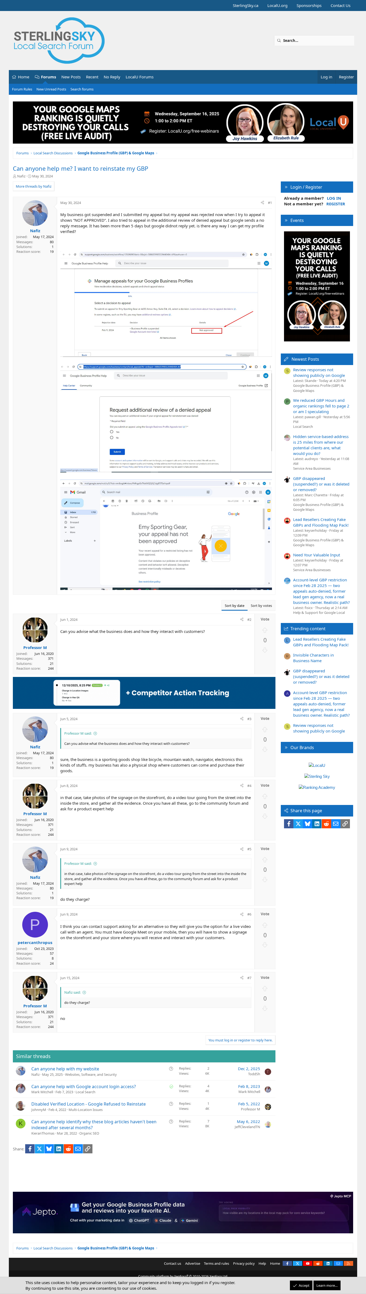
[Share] (262, 202)
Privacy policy (244, 1263)
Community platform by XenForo (183, 1276)
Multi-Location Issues (86, 1109)
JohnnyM (38, 1109)
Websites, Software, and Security (91, 1074)
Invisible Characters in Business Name (313, 657)
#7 (249, 977)
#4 (249, 785)
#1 (270, 202)
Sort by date (234, 605)
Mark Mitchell (42, 1091)
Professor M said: (78, 733)
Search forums (82, 89)
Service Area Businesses (312, 468)
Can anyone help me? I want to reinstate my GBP (80, 168)
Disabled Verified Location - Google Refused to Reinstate (88, 1104)
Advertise (192, 1263)
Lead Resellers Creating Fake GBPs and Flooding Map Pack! (321, 522)
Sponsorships (309, 5)
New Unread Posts (51, 89)
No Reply (112, 76)
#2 (249, 619)
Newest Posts (305, 359)
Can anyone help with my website (65, 1069)
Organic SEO (89, 1133)
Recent (92, 76)
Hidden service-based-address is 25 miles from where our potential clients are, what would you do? (321, 445)
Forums (48, 76)
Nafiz (21, 176)
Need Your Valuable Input (316, 554)
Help (262, 1263)
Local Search (85, 1091)
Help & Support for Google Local (319, 612)
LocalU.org (277, 5)
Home (23, 76)
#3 (249, 718)
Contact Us (340, 5)
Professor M (250, 1109)
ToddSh (254, 1073)
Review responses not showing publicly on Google (319, 372)
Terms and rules (216, 1263)
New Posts (71, 76)
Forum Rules (22, 89)
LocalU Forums (140, 76)
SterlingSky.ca (245, 5)
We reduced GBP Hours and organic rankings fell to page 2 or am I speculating (321, 406)
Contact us (172, 1263)
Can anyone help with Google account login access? (83, 1086)
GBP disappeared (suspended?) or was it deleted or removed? (321, 484)
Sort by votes (261, 605)
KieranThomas (42, 1133)
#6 (249, 914)
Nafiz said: (72, 992)
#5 (249, 849)
